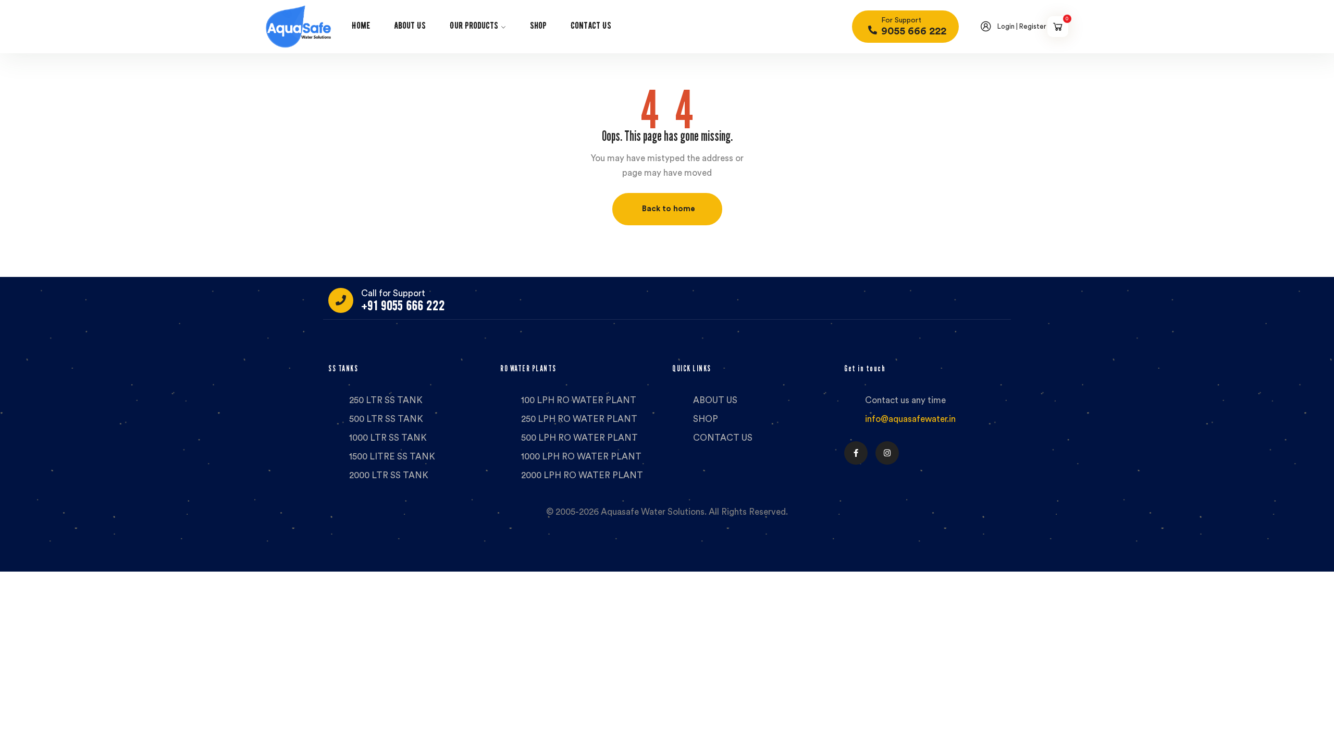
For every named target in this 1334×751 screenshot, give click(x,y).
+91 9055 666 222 (403, 305)
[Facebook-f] (856, 453)
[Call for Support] (340, 300)
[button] (667, 209)
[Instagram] (887, 453)
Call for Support (393, 293)
